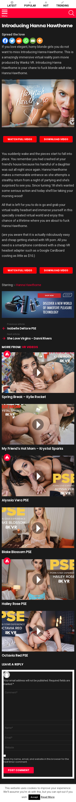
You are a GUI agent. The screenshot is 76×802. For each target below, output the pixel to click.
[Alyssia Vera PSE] (38, 476)
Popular (30, 5)
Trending (62, 5)
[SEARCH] (71, 13)
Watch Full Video (20, 139)
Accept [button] (34, 797)
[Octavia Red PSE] (38, 631)
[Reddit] (19, 41)
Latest (12, 5)
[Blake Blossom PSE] (38, 527)
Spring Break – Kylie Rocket (24, 396)
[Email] (33, 41)
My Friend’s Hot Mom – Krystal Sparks (32, 448)
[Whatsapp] (26, 41)
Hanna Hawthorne (28, 285)
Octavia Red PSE (15, 655)
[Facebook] (5, 41)
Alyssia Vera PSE (15, 500)
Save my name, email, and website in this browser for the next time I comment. (36, 760)
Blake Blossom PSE (17, 552)
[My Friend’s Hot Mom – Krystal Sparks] (38, 424)
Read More (48, 797)
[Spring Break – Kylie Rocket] (38, 372)
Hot (46, 5)
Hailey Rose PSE (14, 603)
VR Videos (30, 347)
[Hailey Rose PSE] (38, 579)
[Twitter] (12, 41)
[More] (40, 41)
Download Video (56, 139)
